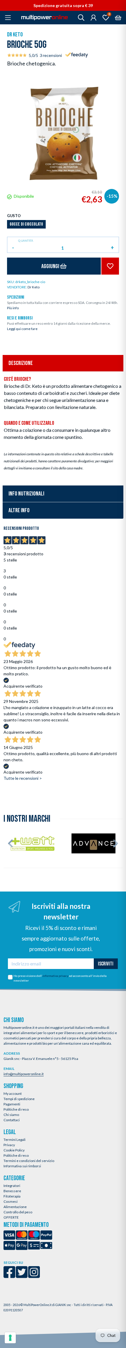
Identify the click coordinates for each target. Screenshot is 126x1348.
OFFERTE (11, 1217)
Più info (13, 308)
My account (13, 1093)
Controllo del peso (18, 1212)
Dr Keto (15, 34)
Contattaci (12, 1120)
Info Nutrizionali (26, 493)
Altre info (19, 510)
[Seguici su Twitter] (22, 1276)
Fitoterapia (12, 1196)
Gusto (14, 215)
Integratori (12, 1185)
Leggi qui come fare (22, 329)
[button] (10, 843)
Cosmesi (11, 1201)
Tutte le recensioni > (23, 778)
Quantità (25, 241)
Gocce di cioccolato (26, 224)
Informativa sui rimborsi (22, 1166)
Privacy (9, 1145)
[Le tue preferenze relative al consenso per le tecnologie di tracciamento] (10, 1337)
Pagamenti (12, 1104)
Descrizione (20, 363)
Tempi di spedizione (19, 1099)
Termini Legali (14, 1139)
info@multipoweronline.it (24, 1074)
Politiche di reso (16, 1109)
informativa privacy (55, 975)
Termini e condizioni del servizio (29, 1160)
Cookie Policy (14, 1150)
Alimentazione (15, 1207)
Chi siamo (11, 1114)
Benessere (12, 1191)
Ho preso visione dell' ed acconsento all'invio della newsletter (60, 978)
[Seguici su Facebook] (9, 1276)
